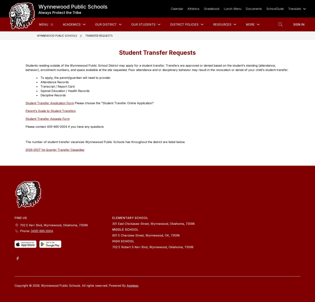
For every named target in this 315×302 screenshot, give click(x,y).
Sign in (298, 24)
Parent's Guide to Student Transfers (51, 111)
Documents (254, 9)
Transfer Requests (99, 35)
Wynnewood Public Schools (57, 35)
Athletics (194, 9)
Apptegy (132, 285)
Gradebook (212, 9)
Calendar (177, 9)
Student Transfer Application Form (50, 103)
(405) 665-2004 (42, 231)
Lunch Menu (232, 9)
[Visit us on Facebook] (17, 259)
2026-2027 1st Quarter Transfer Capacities (55, 150)
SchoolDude (275, 9)
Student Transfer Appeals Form (48, 119)
